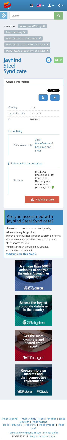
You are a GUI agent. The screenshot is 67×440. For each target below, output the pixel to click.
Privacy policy (50, 432)
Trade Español (10, 418)
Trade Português (12, 424)
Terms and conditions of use (25, 432)
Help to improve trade (42, 436)
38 (60, 60)
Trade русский (47, 424)
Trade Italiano (39, 421)
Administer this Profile (22, 254)
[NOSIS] (31, 5)
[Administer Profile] (43, 97)
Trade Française (47, 418)
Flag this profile (44, 199)
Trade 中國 (30, 424)
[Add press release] (55, 97)
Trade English (28, 418)
